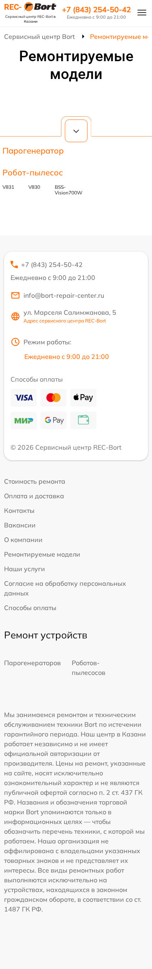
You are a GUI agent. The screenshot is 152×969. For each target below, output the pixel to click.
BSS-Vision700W (68, 190)
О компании (23, 540)
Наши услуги (24, 569)
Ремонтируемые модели (42, 554)
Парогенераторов (32, 663)
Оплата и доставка (34, 496)
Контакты (19, 510)
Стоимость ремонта (34, 481)
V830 (34, 187)
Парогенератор (33, 150)
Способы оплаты (30, 608)
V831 (8, 187)
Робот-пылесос (32, 172)
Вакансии (20, 525)
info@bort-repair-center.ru (64, 295)
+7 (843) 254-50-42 (96, 9)
